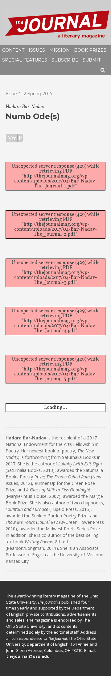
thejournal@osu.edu (28, 656)
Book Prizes (90, 50)
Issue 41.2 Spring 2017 (29, 93)
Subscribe (64, 60)
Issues (37, 50)
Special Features (24, 60)
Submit (92, 60)
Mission (59, 50)
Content (13, 50)
